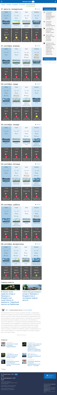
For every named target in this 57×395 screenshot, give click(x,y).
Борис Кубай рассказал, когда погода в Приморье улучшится (50, 37)
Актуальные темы (49, 9)
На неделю (15, 4)
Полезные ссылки (49, 59)
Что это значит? (27, 310)
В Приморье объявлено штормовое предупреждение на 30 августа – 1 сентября (34, 363)
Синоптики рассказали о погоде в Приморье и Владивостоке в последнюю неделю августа (31, 295)
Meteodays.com (47, 386)
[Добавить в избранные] (33, 2)
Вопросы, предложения (49, 376)
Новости (4, 340)
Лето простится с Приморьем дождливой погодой (34, 356)
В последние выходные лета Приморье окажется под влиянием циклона (13, 363)
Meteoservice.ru (47, 385)
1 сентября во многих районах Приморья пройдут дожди (12, 356)
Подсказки (38, 8)
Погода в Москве (47, 384)
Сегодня (8, 4)
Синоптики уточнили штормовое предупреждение (12, 345)
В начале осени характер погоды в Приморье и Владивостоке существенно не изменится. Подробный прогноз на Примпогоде (10, 297)
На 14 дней (22, 4)
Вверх (4, 369)
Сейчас (3, 4)
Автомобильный (30, 4)
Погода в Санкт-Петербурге (49, 387)
